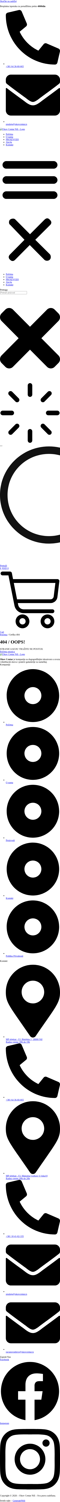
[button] (30, 210)
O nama (9, 137)
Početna (9, 134)
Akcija (9, 142)
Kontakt (9, 145)
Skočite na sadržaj (8, 1)
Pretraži (3, 565)
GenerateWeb (19, 1500)
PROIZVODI (12, 139)
